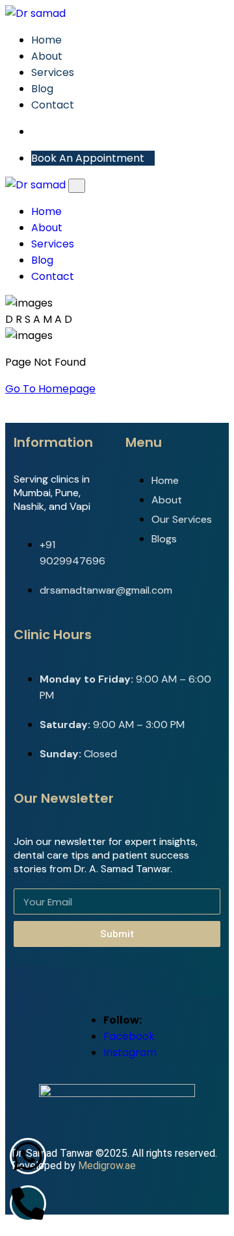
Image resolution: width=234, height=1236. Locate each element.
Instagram (130, 1052)
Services (52, 72)
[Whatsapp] (28, 1156)
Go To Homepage (50, 388)
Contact (52, 104)
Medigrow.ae (107, 1165)
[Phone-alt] (28, 1203)
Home (46, 39)
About (46, 56)
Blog (42, 88)
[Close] (76, 186)
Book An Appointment (89, 158)
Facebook (129, 1036)
